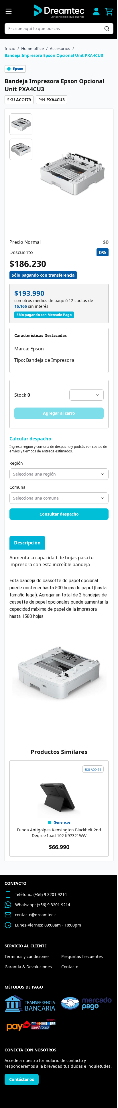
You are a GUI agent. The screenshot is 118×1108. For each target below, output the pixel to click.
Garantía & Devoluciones (28, 966)
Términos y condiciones (27, 956)
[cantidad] (86, 395)
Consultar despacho (59, 514)
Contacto (69, 966)
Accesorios (60, 48)
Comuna (17, 487)
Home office (32, 48)
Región (16, 463)
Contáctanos (21, 1079)
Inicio (10, 48)
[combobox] (56, 28)
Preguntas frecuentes (82, 956)
